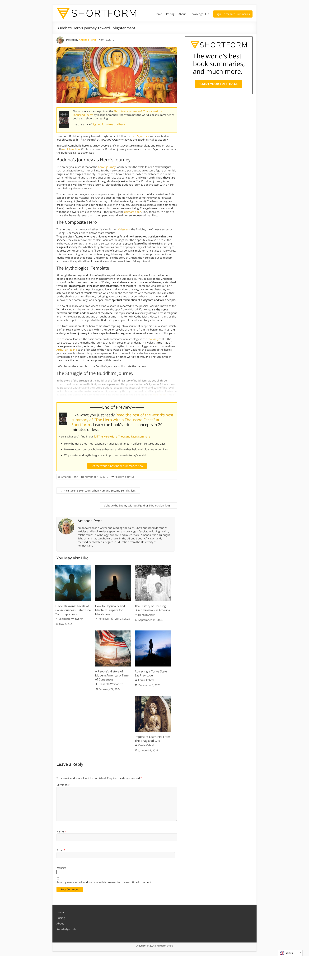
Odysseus (124, 229)
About (182, 14)
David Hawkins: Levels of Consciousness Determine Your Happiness (73, 610)
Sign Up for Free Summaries (233, 14)
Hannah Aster (146, 614)
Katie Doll (104, 618)
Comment (63, 784)
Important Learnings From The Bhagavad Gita (152, 739)
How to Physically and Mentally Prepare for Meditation (110, 610)
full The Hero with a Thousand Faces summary (122, 436)
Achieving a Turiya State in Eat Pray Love (152, 673)
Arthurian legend (66, 349)
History (119, 476)
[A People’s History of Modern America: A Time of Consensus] (113, 632)
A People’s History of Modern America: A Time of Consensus (112, 675)
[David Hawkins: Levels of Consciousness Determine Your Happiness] (73, 567)
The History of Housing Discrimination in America (152, 608)
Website (61, 868)
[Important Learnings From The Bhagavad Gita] (153, 697)
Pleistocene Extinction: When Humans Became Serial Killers (98, 490)
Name (61, 831)
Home (158, 14)
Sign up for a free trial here (109, 124)
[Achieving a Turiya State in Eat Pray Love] (153, 632)
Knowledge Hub (199, 14)
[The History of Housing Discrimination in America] (153, 567)
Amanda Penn (87, 39)
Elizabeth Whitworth (71, 618)
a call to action (71, 149)
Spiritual (130, 476)
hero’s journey (140, 136)
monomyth (154, 339)
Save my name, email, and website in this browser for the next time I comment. (104, 882)
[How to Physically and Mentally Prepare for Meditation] (113, 567)
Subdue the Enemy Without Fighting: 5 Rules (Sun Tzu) (138, 505)
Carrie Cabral (146, 680)
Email (60, 850)
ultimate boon (132, 212)
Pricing (170, 14)
